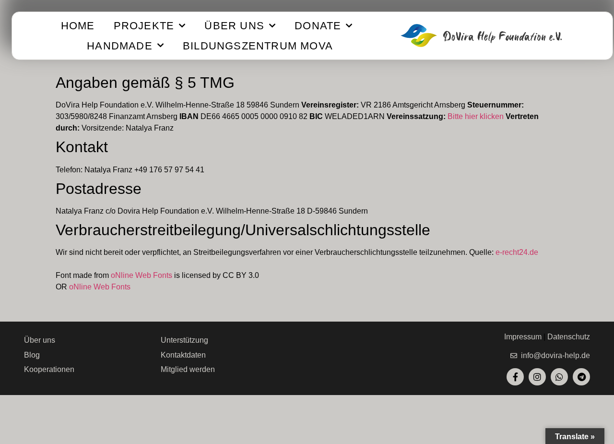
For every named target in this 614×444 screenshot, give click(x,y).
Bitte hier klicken (476, 116)
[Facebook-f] (515, 376)
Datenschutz (568, 337)
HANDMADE (120, 46)
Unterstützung (184, 340)
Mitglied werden (188, 369)
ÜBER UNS (234, 26)
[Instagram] (537, 376)
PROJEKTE (144, 26)
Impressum (523, 337)
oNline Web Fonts (141, 275)
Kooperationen (49, 369)
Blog (32, 355)
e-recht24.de (517, 252)
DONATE (318, 26)
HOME (78, 26)
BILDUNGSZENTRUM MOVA (258, 46)
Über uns (39, 340)
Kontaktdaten (183, 355)
